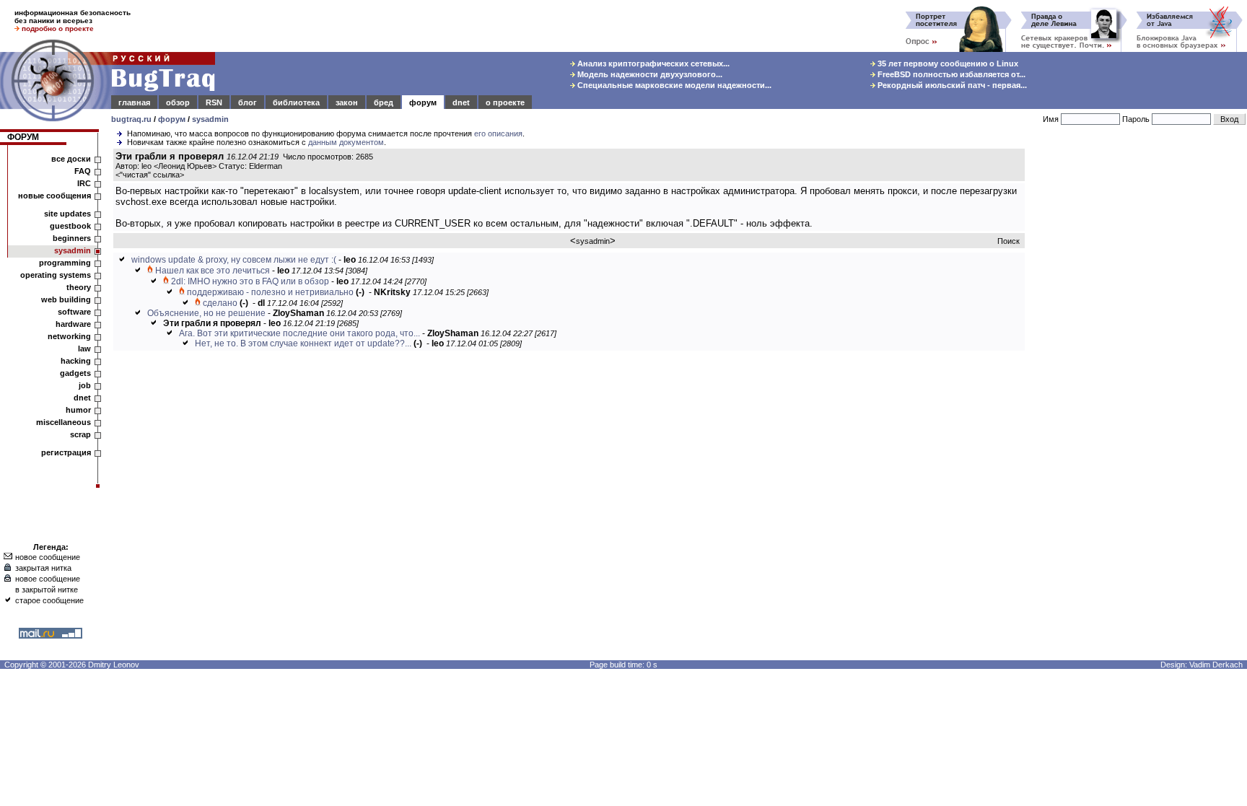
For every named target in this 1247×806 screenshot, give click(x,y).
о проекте (505, 102)
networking (69, 336)
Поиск (1008, 241)
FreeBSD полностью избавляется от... (950, 74)
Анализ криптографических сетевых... (652, 63)
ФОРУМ (23, 137)
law (84, 348)
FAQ (82, 171)
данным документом (346, 142)
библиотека (296, 102)
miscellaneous (63, 422)
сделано (220, 303)
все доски (71, 158)
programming (65, 262)
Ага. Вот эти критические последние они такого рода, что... (299, 333)
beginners (72, 238)
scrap (80, 434)
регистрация (66, 452)
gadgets (75, 373)
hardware (73, 324)
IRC (84, 183)
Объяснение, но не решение (206, 313)
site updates (67, 213)
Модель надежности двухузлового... (648, 74)
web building (66, 299)
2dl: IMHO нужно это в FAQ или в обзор (250, 281)
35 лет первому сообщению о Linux (946, 63)
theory (78, 287)
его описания (498, 133)
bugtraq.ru (131, 119)
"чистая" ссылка (150, 174)
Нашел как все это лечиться (212, 271)
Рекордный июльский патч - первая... (951, 85)
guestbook (70, 226)
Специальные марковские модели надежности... (673, 85)
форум (423, 102)
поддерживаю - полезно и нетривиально (270, 292)
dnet (461, 102)
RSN (214, 102)
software (74, 311)
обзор (178, 102)
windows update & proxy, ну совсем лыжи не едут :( (233, 260)
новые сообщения (54, 195)
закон (347, 102)
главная (134, 102)
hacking (76, 360)
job (85, 385)
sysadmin (210, 119)
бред (383, 102)
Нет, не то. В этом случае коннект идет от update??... (303, 343)
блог (247, 102)
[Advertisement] (1139, 367)
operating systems (55, 275)
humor (78, 410)
